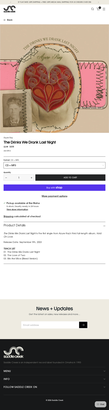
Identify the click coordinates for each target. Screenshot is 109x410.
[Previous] (11, 2)
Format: (11, 160)
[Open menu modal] (104, 9)
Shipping (8, 216)
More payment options (54, 196)
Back (9, 20)
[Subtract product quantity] (6, 178)
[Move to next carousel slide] (103, 282)
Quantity (7, 172)
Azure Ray (8, 138)
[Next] (98, 2)
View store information (17, 209)
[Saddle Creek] (10, 9)
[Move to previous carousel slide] (97, 282)
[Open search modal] (92, 9)
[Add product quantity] (31, 178)
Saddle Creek (57, 400)
